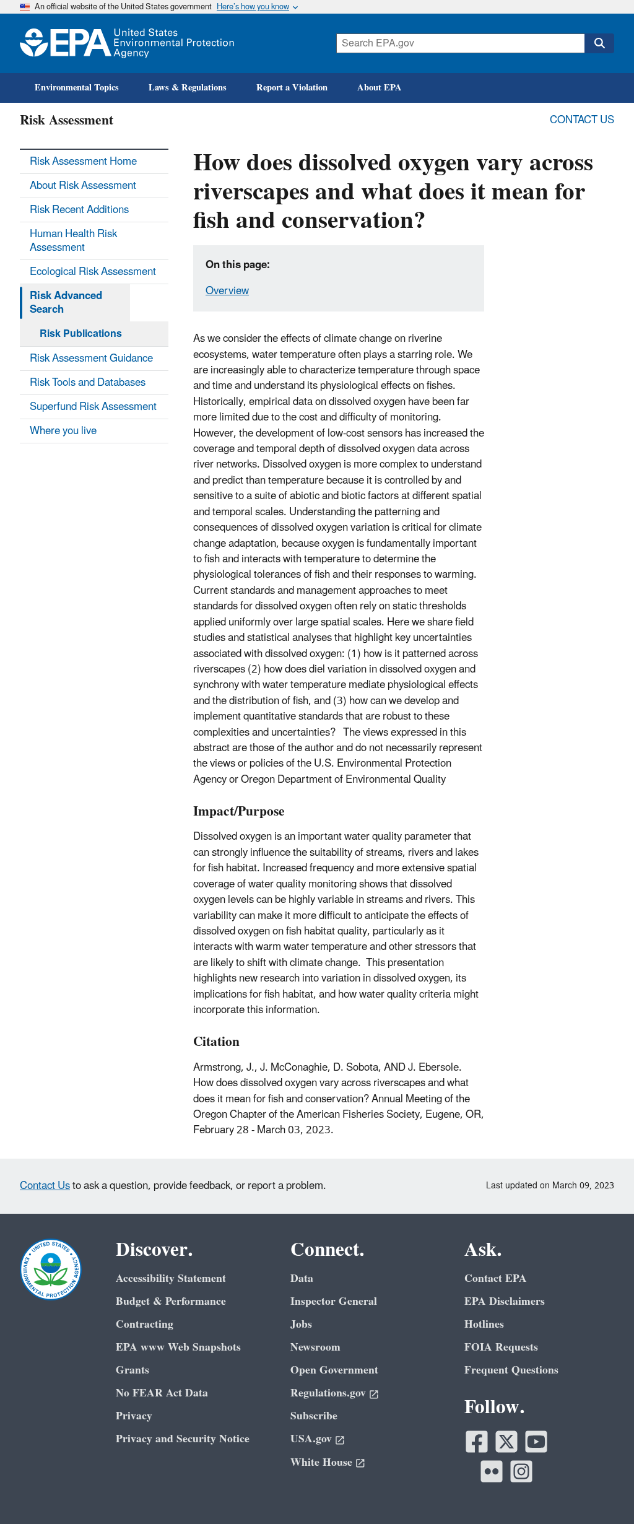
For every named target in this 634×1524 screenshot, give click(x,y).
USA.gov (311, 1438)
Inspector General (333, 1301)
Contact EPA (495, 1278)
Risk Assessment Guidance (91, 358)
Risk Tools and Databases (87, 383)
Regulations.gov (328, 1393)
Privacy (134, 1415)
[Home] (127, 43)
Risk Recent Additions (79, 210)
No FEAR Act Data (162, 1393)
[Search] (599, 43)
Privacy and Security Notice (183, 1438)
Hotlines (484, 1324)
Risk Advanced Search (66, 303)
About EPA (379, 87)
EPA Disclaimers (504, 1301)
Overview (227, 291)
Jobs (301, 1324)
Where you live (63, 431)
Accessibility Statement (171, 1278)
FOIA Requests (501, 1347)
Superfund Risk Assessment (93, 407)
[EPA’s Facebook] (476, 1441)
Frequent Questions (511, 1370)
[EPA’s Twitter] (506, 1441)
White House (321, 1462)
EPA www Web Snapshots (178, 1347)
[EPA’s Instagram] (521, 1471)
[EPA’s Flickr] (491, 1471)
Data (301, 1278)
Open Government (334, 1370)
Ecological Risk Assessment (93, 272)
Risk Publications (81, 333)
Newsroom (315, 1347)
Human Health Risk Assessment (73, 241)
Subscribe (313, 1415)
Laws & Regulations (188, 87)
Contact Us (582, 120)
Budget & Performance (171, 1301)
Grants (132, 1370)
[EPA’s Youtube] (536, 1441)
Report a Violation (292, 87)
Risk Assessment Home (83, 161)
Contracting (144, 1324)
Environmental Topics (77, 87)
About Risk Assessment (83, 186)
